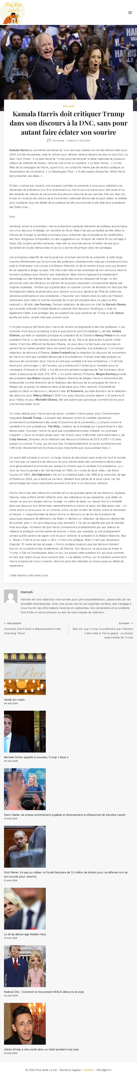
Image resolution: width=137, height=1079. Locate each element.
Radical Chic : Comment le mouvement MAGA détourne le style (44, 991)
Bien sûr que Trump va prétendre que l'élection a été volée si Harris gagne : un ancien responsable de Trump (103, 630)
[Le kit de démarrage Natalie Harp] (68, 909)
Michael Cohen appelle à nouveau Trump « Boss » (36, 757)
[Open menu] (132, 12)
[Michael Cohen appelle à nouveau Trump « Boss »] (68, 732)
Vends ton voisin (14, 699)
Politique (68, 106)
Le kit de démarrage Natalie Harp (25, 934)
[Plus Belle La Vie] (12, 12)
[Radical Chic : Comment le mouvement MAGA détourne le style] (68, 966)
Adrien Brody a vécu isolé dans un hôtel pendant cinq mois (41, 1049)
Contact (89, 1070)
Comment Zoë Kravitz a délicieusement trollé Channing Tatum (32, 628)
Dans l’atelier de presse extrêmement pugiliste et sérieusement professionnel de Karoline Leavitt (64, 814)
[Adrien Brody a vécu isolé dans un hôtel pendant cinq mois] (68, 1024)
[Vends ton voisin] (68, 674)
